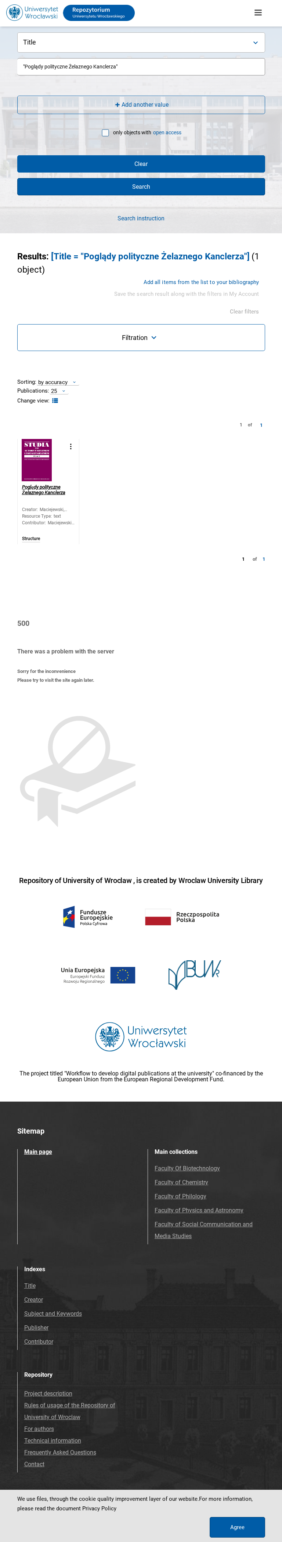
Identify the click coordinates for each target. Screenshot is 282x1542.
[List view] (54, 400)
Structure (31, 538)
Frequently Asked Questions (60, 1452)
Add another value (145, 104)
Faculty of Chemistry (181, 1182)
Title (30, 1285)
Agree (237, 1527)
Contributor (38, 1341)
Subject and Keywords (53, 1313)
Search (141, 186)
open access (167, 132)
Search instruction (141, 218)
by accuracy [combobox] (53, 382)
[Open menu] (258, 13)
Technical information (52, 1440)
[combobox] (141, 66)
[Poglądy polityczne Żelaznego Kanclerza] (43, 460)
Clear (141, 163)
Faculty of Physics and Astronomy (199, 1210)
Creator (33, 1299)
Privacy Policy (99, 1508)
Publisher (36, 1327)
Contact (34, 1464)
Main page (38, 1151)
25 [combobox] (54, 391)
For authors (39, 1428)
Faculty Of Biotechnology (187, 1168)
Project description (48, 1393)
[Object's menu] (71, 446)
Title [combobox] (29, 42)
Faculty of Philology (180, 1196)
